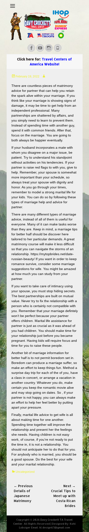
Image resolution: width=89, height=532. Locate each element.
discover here (58, 234)
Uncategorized (25, 471)
